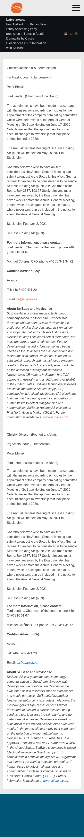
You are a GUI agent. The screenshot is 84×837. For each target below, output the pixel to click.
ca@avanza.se (26, 299)
